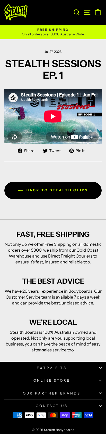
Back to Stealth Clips (56, 190)
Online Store (51, 380)
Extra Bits (52, 368)
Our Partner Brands (52, 393)
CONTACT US (52, 406)
